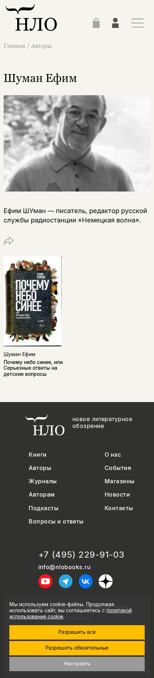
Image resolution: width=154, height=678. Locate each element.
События (118, 468)
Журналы (43, 481)
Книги (38, 454)
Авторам (42, 494)
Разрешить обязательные (77, 648)
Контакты (119, 508)
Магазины (120, 481)
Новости (117, 494)
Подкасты (43, 508)
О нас (113, 454)
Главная (14, 45)
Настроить (77, 663)
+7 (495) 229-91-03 (81, 555)
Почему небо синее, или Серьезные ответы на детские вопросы (33, 368)
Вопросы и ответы (56, 521)
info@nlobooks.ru (64, 567)
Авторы (41, 45)
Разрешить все (77, 632)
